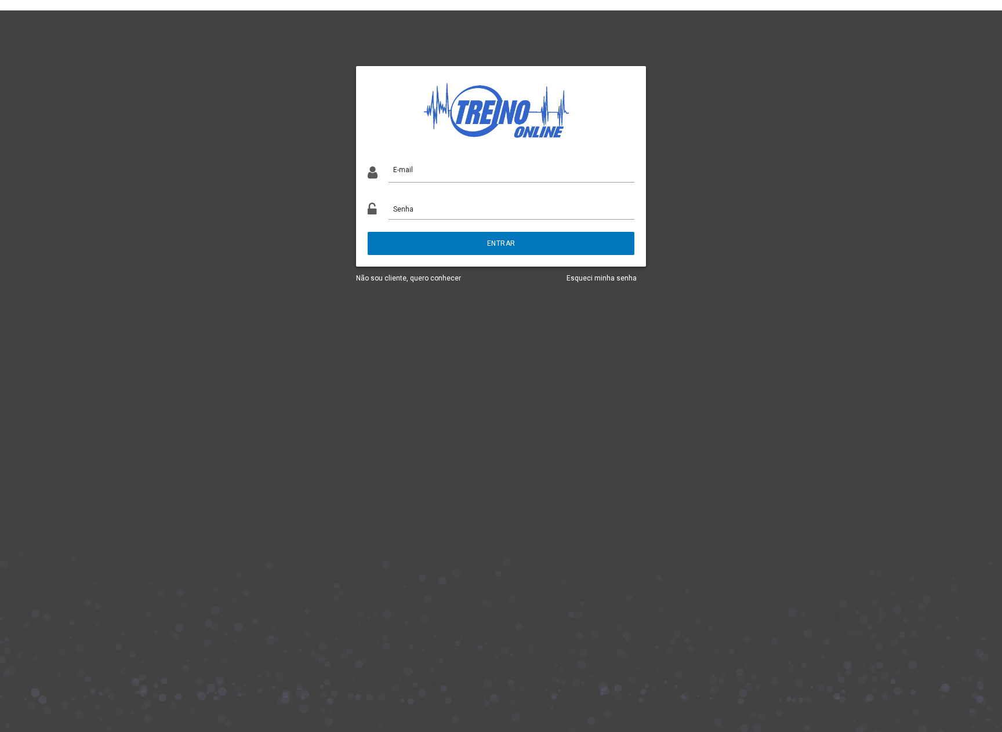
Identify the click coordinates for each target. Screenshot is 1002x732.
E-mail (403, 170)
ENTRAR (501, 243)
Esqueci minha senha (602, 278)
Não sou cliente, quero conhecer (408, 278)
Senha (403, 209)
